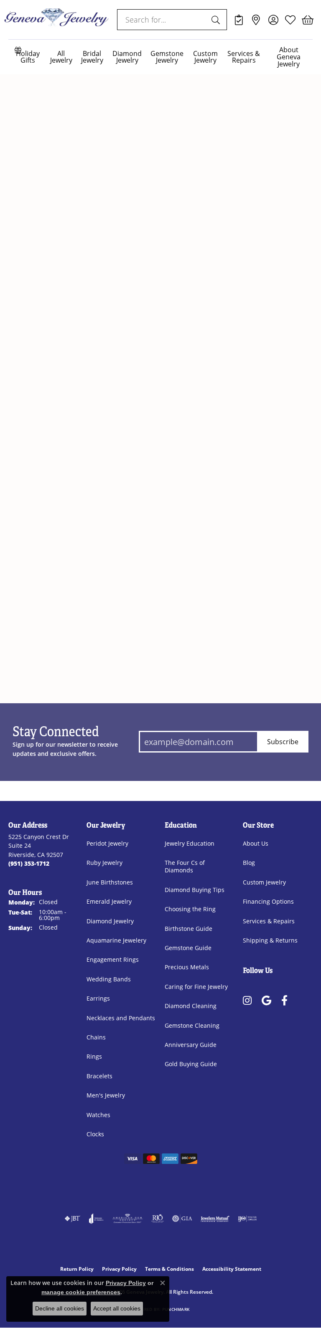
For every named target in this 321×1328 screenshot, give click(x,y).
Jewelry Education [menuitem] (189, 843)
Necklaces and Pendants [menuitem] (121, 1018)
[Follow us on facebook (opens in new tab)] (284, 1000)
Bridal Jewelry (92, 57)
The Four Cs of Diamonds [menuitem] (185, 866)
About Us (255, 843)
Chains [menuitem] (96, 1037)
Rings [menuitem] (94, 1056)
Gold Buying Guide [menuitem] (191, 1064)
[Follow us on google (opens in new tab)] (266, 1000)
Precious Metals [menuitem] (187, 967)
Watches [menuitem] (98, 1115)
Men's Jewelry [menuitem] (106, 1095)
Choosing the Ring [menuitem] (190, 909)
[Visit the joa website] (96, 1218)
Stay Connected (56, 732)
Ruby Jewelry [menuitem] (104, 863)
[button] (273, 19)
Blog (249, 863)
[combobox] (162, 20)
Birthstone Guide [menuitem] (188, 929)
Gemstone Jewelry (166, 57)
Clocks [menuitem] (95, 1134)
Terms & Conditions (169, 1268)
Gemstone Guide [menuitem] (188, 948)
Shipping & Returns (270, 940)
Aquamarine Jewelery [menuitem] (116, 940)
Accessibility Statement (231, 1268)
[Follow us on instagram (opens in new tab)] (247, 1000)
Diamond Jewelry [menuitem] (110, 921)
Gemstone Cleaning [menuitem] (192, 1025)
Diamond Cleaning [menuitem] (191, 1006)
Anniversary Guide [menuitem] (191, 1045)
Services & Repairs (243, 57)
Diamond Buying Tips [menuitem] (194, 890)
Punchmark (175, 1309)
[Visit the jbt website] (72, 1218)
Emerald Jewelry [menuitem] (109, 901)
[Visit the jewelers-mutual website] (215, 1218)
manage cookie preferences (80, 1292)
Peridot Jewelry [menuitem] (107, 843)
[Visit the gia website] (182, 1218)
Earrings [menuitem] (98, 998)
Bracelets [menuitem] (99, 1076)
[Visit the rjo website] (157, 1218)
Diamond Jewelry (127, 57)
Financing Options (268, 901)
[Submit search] (217, 20)
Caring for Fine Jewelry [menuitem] (196, 987)
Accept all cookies (116, 1308)
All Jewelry (61, 57)
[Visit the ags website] (127, 1218)
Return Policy (77, 1268)
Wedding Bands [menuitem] (109, 979)
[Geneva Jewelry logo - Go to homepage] (56, 19)
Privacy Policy (119, 1268)
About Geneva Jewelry (289, 56)
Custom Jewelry (205, 57)
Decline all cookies (59, 1308)
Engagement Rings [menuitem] (113, 959)
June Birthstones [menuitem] (110, 882)
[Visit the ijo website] (247, 1218)
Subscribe (282, 741)
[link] (239, 19)
